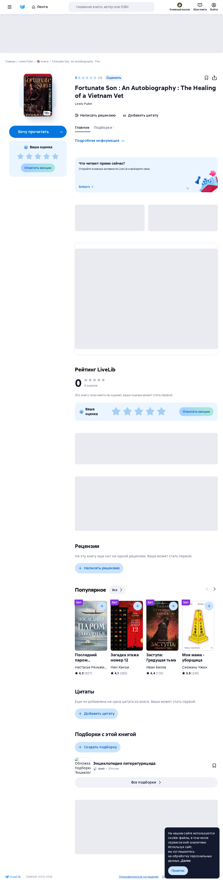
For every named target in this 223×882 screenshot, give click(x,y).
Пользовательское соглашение (139, 877)
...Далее (185, 861)
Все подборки (143, 782)
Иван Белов (156, 667)
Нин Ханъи (120, 667)
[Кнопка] (207, 589)
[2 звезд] (29, 156)
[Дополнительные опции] (62, 132)
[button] (38, 95)
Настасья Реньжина (91, 667)
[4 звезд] (46, 156)
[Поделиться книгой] (214, 78)
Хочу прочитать (33, 131)
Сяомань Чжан (194, 667)
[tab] (82, 128)
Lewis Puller (83, 104)
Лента (42, 7)
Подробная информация (97, 140)
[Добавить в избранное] (206, 78)
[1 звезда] (20, 156)
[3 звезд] (37, 156)
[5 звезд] (55, 156)
